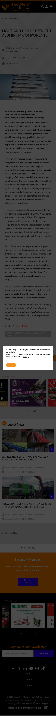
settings (26, 357)
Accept (11, 365)
